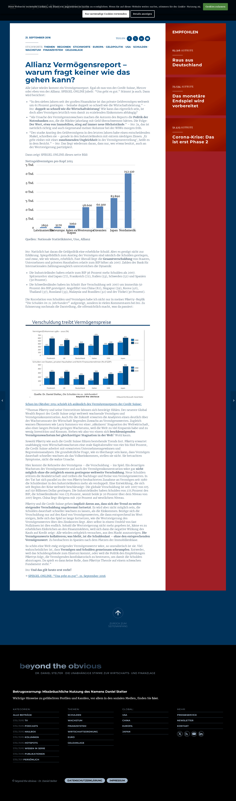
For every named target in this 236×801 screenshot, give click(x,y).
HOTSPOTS (25, 742)
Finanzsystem (53, 49)
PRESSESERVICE (187, 715)
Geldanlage (74, 49)
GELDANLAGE (76, 742)
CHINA (126, 720)
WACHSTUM (75, 720)
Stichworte (81, 46)
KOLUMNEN (26, 737)
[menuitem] (85, 780)
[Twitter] (180, 734)
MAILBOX (24, 731)
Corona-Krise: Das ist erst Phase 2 (193, 139)
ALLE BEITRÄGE (22, 715)
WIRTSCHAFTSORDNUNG (83, 731)
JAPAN (126, 731)
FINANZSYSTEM (77, 726)
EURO (71, 737)
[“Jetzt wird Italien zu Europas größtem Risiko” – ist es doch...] (2, 400)
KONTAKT (183, 726)
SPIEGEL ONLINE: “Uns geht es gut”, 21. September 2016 (67, 576)
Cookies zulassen (215, 6)
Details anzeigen (142, 14)
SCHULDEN (74, 715)
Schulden (140, 46)
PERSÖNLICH (26, 759)
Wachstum (33, 49)
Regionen (64, 46)
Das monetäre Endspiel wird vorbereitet (188, 101)
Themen (49, 46)
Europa (98, 46)
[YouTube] (194, 734)
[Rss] (187, 734)
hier (155, 698)
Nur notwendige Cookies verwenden (106, 14)
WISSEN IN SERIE (29, 748)
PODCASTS (25, 726)
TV (20, 720)
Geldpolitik (114, 46)
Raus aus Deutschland (187, 62)
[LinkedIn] (201, 734)
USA (128, 46)
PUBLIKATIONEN (29, 753)
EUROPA (127, 726)
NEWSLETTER (185, 720)
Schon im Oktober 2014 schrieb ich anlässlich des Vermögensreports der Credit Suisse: (83, 404)
